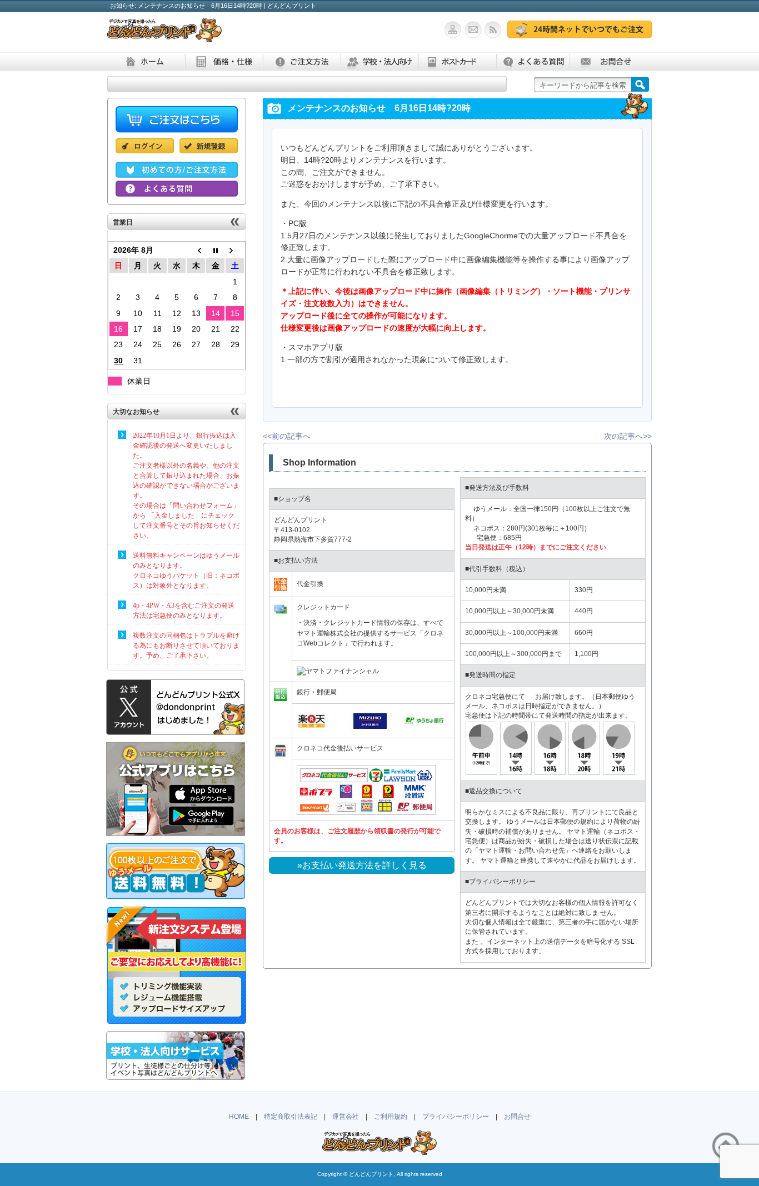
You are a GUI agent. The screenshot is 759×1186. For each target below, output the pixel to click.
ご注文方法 (302, 61)
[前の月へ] (196, 250)
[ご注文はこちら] (579, 32)
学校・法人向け (379, 61)
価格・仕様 (224, 61)
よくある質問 (532, 61)
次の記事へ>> (628, 436)
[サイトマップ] (455, 32)
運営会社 (345, 1116)
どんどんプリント (371, 1174)
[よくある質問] (177, 191)
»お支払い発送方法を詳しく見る (362, 865)
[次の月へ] (235, 250)
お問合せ (608, 61)
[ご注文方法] (177, 172)
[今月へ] (215, 250)
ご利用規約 (390, 1116)
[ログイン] (147, 153)
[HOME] (164, 36)
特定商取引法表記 (290, 1116)
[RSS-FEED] (496, 32)
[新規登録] (208, 153)
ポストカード (457, 61)
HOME (239, 1116)
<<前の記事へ (287, 436)
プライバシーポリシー (455, 1116)
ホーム (146, 61)
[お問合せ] (475, 32)
